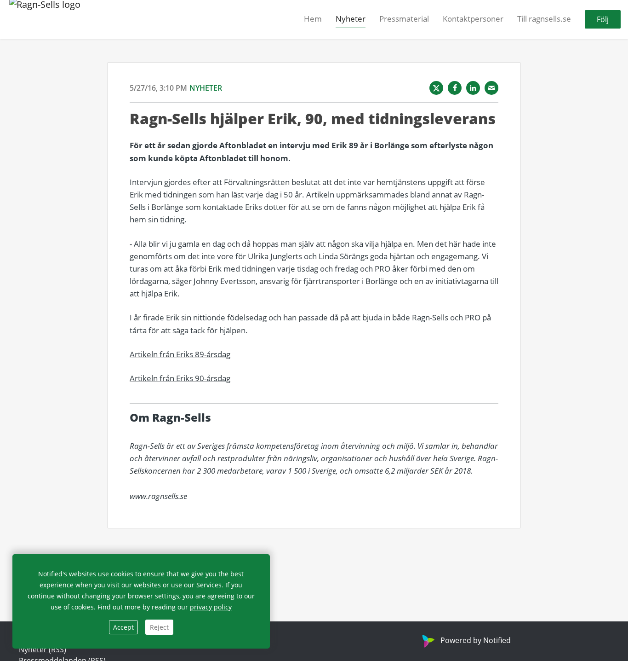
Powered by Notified (475, 640)
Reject (159, 627)
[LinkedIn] (473, 88)
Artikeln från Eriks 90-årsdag (180, 378)
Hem (313, 19)
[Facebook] (455, 88)
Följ (603, 20)
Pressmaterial (404, 19)
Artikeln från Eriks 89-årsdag (180, 354)
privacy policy (211, 607)
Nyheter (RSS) (42, 649)
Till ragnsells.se (544, 19)
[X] (436, 88)
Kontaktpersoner (473, 19)
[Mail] (491, 88)
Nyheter (350, 19)
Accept (123, 627)
